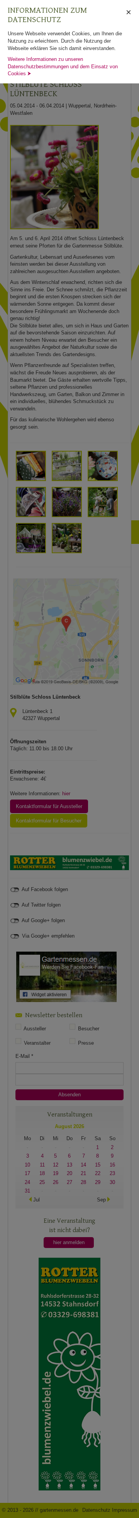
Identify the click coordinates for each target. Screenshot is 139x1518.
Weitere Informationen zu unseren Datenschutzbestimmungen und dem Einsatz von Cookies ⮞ (63, 66)
